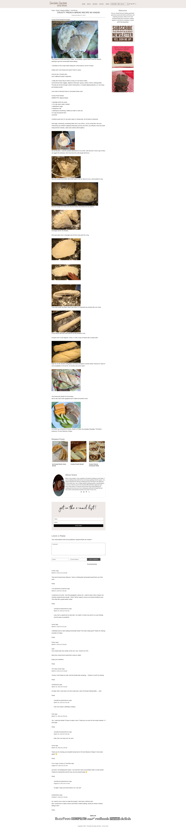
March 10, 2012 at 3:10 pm (59, 686)
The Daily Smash (57, 669)
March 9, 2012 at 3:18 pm (59, 644)
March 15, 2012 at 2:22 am (61, 611)
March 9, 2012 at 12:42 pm (59, 573)
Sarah (53, 624)
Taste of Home (64, 98)
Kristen (54, 570)
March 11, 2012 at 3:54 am (59, 716)
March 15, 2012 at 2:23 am (61, 734)
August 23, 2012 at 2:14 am (62, 783)
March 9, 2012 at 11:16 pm (59, 671)
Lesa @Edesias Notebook (59, 588)
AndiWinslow (55, 684)
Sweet (57, 10)
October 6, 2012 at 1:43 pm (59, 797)
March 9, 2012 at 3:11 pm (59, 626)
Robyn (53, 642)
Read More (126, 22)
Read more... (93, 489)
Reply (53, 583)
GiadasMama (55, 795)
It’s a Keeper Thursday (88, 429)
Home (53, 10)
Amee (53, 745)
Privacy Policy (105, 826)
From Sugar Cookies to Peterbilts (61, 763)
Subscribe (114, 4)
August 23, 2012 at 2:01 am (60, 765)
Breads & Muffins (64, 10)
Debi (53, 714)
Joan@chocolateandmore (61, 608)
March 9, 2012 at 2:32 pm (59, 591)
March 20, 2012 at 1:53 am (59, 747)
